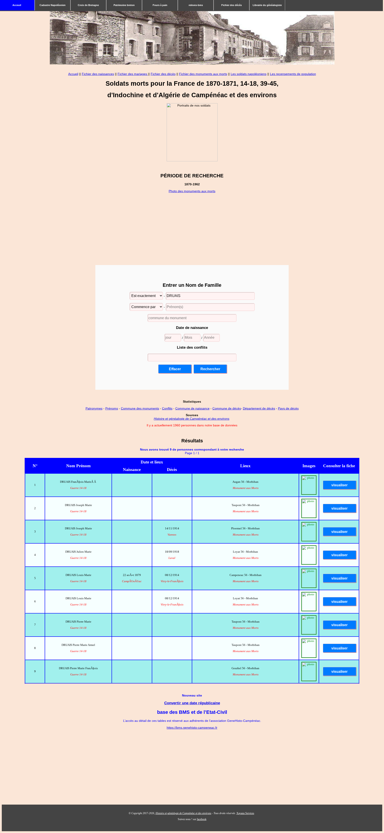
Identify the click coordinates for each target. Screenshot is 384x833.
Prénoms (111, 408)
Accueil (73, 74)
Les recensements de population (293, 74)
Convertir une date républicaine (192, 703)
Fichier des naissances (98, 74)
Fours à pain (160, 5)
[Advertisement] (192, 224)
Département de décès (259, 408)
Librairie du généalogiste (267, 5)
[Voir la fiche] (339, 485)
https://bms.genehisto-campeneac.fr (192, 727)
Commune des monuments (140, 408)
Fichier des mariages (133, 74)
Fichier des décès (231, 5)
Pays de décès (288, 408)
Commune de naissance (192, 408)
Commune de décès (226, 408)
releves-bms (196, 5)
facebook (201, 819)
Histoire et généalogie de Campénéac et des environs (191, 418)
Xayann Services (245, 813)
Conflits (167, 408)
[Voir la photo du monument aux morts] (308, 493)
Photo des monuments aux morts (192, 191)
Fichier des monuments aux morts (203, 74)
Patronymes (94, 408)
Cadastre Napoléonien (53, 5)
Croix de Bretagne (88, 5)
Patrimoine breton (124, 5)
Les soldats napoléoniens (248, 74)
